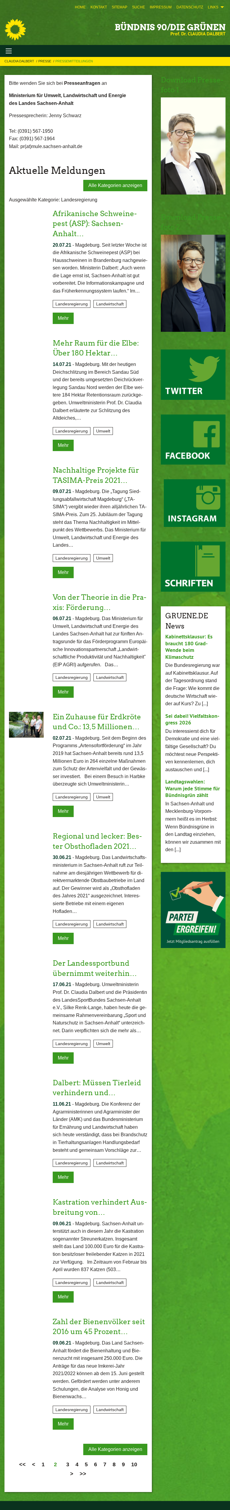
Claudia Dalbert (19, 61)
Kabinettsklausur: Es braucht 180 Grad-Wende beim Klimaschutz (189, 646)
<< (22, 1464)
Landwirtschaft (110, 304)
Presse (45, 61)
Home (80, 7)
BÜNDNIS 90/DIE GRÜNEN (170, 27)
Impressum (161, 7)
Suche (138, 7)
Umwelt (103, 431)
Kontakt (98, 7)
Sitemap (119, 7)
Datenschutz (189, 7)
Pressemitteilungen (74, 61)
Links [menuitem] (213, 7)
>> (83, 1474)
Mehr (63, 318)
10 (134, 1464)
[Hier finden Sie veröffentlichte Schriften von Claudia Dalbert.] (193, 567)
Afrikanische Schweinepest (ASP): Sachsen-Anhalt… (95, 223)
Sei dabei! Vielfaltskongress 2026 (192, 719)
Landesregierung (71, 304)
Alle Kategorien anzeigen (115, 185)
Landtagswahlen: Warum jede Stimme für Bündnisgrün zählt (192, 788)
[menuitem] (80, 7)
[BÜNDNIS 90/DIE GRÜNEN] (15, 29)
